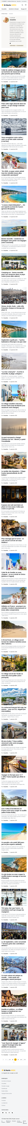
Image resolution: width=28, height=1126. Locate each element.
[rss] (12, 1112)
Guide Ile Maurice (25, 1122)
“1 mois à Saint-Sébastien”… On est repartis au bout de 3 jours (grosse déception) (13, 207)
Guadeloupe (4, 1088)
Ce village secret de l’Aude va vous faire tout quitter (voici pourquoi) (12, 675)
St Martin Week (4, 13)
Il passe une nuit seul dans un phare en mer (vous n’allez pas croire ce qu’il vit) (12, 507)
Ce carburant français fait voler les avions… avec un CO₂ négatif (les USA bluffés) (13, 709)
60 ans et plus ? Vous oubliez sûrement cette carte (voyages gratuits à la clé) (12, 743)
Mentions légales (8, 1122)
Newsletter (19, 1)
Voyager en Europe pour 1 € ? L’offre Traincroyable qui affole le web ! (13, 777)
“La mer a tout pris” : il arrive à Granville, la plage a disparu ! (12, 373)
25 (12, 1059)
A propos (4, 1100)
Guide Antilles (5, 1091)
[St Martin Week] (9, 5)
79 (24, 1059)
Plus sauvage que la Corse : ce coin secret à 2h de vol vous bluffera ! (12, 540)
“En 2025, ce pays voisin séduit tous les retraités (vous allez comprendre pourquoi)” (12, 173)
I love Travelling (19, 1122)
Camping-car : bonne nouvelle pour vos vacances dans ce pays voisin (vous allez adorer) (13, 274)
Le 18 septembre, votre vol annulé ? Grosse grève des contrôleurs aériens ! (13, 944)
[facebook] (3, 1112)
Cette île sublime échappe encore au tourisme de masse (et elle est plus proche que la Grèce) (13, 72)
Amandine (13, 20)
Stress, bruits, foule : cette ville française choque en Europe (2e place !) (12, 308)
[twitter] (6, 1112)
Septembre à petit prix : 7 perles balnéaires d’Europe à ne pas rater (13, 341)
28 (21, 1059)
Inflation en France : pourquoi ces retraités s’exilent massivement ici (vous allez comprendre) (13, 608)
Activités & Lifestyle (6, 1081)
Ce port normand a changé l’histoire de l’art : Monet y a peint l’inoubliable (13, 439)
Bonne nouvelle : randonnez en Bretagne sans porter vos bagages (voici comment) (13, 240)
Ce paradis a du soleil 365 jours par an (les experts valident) (12, 843)
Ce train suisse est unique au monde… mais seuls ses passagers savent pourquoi (11, 977)
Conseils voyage (5, 1086)
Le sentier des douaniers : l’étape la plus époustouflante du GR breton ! (13, 473)
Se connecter (24, 1)
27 (18, 1059)
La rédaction (4, 1103)
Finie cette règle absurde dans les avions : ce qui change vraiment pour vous (13, 105)
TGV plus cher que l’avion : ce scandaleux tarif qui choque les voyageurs (12, 910)
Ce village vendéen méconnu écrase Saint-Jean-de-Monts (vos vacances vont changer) (13, 405)
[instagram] (9, 1112)
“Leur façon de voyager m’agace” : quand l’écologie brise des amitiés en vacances (13, 1045)
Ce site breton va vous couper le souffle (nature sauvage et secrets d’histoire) (13, 876)
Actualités (4, 1083)
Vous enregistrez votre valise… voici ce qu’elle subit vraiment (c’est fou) (12, 139)
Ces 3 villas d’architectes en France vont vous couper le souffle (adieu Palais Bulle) (13, 810)
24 (9, 1059)
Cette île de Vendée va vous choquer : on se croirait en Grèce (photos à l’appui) (13, 574)
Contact (3, 1105)
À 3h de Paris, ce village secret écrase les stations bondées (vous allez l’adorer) (13, 642)
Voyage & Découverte (7, 1093)
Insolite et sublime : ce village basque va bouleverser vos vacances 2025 (12, 1011)
